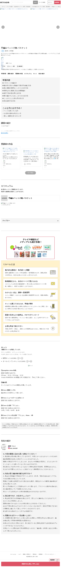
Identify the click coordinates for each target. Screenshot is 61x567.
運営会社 (35, 554)
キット (35, 73)
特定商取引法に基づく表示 (32, 556)
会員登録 (57, 2)
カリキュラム (28, 73)
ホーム (3, 6)
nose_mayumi (13, 448)
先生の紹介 (42, 73)
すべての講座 (42, 2)
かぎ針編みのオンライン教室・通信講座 (41, 6)
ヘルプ (19, 554)
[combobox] (24, 2)
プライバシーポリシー (49, 554)
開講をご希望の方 (27, 554)
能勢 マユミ (9, 63)
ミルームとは (13, 554)
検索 (35, 2)
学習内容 (3, 73)
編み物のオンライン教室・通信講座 (22, 6)
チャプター (6, 220)
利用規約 (40, 554)
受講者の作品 (19, 73)
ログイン (50, 2)
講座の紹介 (11, 73)
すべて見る (30, 172)
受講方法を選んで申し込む (30, 564)
